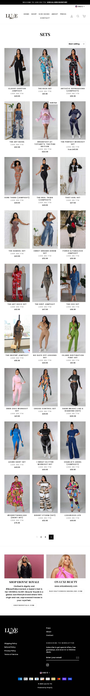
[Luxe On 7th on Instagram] (47, 665)
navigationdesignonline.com (66, 591)
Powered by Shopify (45, 688)
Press (63, 14)
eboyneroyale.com (24, 605)
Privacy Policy (10, 651)
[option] (45, 2)
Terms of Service (11, 654)
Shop (34, 14)
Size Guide (44, 14)
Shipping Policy (10, 643)
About (55, 14)
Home (26, 14)
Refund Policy (9, 647)
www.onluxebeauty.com (66, 586)
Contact (45, 18)
